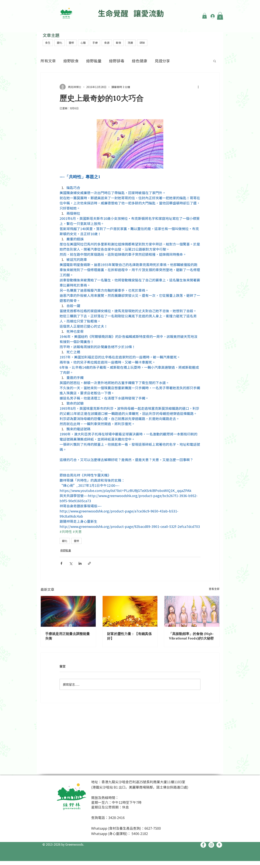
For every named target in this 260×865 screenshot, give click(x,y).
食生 (47, 42)
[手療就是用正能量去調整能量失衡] (68, 611)
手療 (95, 42)
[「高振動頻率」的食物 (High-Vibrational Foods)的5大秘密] (191, 611)
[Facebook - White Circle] (203, 845)
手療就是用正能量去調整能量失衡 (67, 636)
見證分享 (162, 61)
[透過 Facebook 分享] (61, 563)
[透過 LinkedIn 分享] (80, 563)
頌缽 (142, 42)
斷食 (118, 42)
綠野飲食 (71, 61)
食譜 (106, 42)
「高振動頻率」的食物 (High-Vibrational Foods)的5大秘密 (191, 636)
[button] (204, 16)
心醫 (83, 42)
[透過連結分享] (89, 563)
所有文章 (48, 61)
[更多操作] (198, 87)
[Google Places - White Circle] (219, 845)
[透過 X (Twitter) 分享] (71, 563)
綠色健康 (139, 61)
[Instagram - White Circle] (211, 845)
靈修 (71, 42)
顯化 (59, 42)
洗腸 (130, 42)
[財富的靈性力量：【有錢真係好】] (130, 611)
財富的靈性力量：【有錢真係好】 (129, 636)
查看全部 (214, 589)
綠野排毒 (116, 61)
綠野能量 (93, 61)
